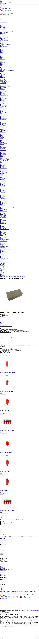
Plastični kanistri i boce (3, 105)
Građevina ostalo (2, 183)
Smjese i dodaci (2, 130)
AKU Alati (2, 259)
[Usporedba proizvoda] (7, 375)
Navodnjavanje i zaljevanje (4, 239)
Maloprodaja (2, 270)
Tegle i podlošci (2, 236)
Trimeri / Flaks (2, 205)
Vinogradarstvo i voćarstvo (4, 258)
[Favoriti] (6, 375)
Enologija (1, 88)
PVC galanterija (2, 164)
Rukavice (1, 171)
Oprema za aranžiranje (3, 209)
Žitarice (1, 55)
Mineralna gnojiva (3, 26)
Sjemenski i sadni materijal (4, 54)
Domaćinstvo (2, 190)
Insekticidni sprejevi (3, 200)
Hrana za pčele (2, 221)
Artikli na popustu (3, 272)
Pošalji (2, 344)
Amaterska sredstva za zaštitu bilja (5, 42)
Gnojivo (1, 25)
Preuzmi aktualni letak (3, 22)
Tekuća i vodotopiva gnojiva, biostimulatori (6, 30)
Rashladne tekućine (3, 251)
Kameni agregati (2, 156)
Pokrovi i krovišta (3, 154)
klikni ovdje (22, 330)
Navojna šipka (2, 145)
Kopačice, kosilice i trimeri (4, 203)
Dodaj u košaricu (3, 325)
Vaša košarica (2, 8)
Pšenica (1, 57)
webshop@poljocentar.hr (4, 561)
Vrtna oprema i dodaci (3, 237)
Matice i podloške (3, 147)
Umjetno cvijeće (2, 192)
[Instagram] (3, 587)
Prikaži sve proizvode (3, 3)
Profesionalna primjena (3, 46)
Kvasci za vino (2, 94)
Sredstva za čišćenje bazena (4, 229)
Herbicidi (1, 50)
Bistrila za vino (2, 89)
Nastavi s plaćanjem (8, 8)
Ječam (1, 58)
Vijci (1, 146)
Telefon (1, 338)
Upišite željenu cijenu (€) (4, 351)
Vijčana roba (2, 144)
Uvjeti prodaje (2, 574)
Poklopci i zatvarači (3, 232)
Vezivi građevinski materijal (4, 160)
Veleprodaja (2, 269)
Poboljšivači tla (2, 33)
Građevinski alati (2, 176)
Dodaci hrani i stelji (3, 132)
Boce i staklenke (2, 231)
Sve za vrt (1, 235)
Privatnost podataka (3, 575)
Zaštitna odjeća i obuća (3, 168)
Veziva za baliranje (3, 213)
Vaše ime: (1, 521)
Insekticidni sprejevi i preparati (5, 199)
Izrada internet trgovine (3, 598)
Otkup (1, 271)
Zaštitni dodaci (2, 170)
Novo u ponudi (2, 4)
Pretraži (10, 2)
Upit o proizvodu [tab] (4, 332)
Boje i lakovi (2, 184)
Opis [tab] (1, 332)
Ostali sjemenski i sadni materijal (5, 78)
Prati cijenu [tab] (9, 332)
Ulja (1, 252)
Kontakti (1, 565)
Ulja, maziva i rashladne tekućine (5, 249)
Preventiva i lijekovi (3, 223)
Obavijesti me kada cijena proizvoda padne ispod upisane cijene (11, 350)
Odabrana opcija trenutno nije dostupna (6, 326)
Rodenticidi (2, 43)
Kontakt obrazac (2, 275)
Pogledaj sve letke (3, 538)
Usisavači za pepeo (3, 193)
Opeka (1, 161)
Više (1, 189)
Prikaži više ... (2, 322)
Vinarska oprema (2, 125)
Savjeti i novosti (2, 268)
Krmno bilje (2, 71)
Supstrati (1, 34)
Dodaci (1, 107)
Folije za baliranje (3, 214)
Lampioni (1, 208)
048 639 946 (2, 24)
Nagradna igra (2, 567)
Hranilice (1, 136)
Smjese (1, 131)
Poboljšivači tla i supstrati (4, 32)
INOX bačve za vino (3, 103)
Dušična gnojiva (2, 27)
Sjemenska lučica (3, 79)
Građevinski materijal (3, 143)
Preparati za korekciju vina (4, 91)
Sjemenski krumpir (3, 80)
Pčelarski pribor (2, 222)
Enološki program (3, 87)
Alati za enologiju (3, 128)
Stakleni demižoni (3, 106)
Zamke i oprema (2, 263)
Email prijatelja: (2, 523)
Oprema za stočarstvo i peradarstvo (5, 134)
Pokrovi (1, 155)
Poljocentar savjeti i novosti (4, 569)
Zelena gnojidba (2, 72)
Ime (1, 335)
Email (1, 337)
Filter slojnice (2, 126)
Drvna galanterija (3, 152)
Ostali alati (2, 137)
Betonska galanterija (3, 163)
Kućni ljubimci (2, 264)
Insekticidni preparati (3, 201)
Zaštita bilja (2, 41)
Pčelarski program (3, 220)
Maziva (1, 250)
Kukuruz (1, 56)
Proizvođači (2, 267)
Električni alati (2, 177)
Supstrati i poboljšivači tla (4, 37)
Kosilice (1, 204)
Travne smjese (2, 74)
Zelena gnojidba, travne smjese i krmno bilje (7, 70)
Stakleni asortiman (3, 230)
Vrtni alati (1, 238)
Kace (1, 104)
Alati (1, 261)
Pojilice (1, 135)
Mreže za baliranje (3, 212)
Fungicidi (1, 47)
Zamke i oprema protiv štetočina (5, 262)
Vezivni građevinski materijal (4, 159)
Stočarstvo (2, 129)
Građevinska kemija (3, 182)
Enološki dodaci (2, 93)
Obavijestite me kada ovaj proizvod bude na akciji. (9, 349)
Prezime (1, 336)
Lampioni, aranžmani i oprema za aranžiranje (7, 207)
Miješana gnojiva (3, 28)
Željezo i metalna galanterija (4, 157)
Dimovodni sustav (3, 166)
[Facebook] (1, 587)
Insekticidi (1, 48)
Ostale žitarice (2, 59)
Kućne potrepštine (3, 191)
